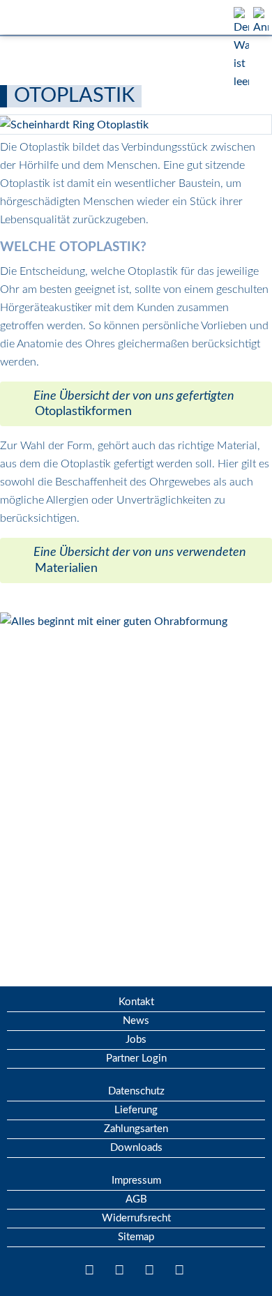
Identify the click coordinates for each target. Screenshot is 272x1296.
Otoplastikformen (83, 411)
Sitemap (136, 1237)
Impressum (136, 1180)
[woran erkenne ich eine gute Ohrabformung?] (113, 621)
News (136, 1021)
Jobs (136, 1039)
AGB (136, 1199)
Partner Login (136, 1058)
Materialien (66, 568)
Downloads (136, 1148)
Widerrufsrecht (136, 1218)
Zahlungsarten (136, 1129)
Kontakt (136, 1002)
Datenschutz (136, 1091)
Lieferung (136, 1110)
